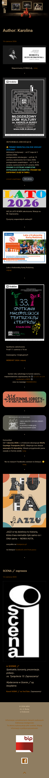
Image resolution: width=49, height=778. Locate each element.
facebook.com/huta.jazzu (25, 550)
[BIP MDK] (24, 743)
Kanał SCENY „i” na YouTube (18, 691)
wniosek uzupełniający (13, 179)
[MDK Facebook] (24, 761)
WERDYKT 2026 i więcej (16, 360)
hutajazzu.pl (22, 544)
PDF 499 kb (28, 179)
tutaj (35, 68)
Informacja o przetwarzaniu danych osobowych (24, 720)
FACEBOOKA (31, 382)
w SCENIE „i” (12, 666)
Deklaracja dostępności (24, 723)
